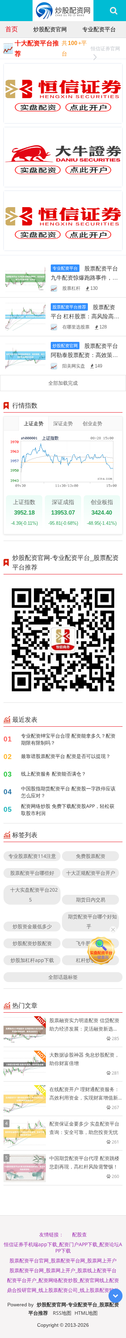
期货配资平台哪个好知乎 (92, 921)
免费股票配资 (90, 856)
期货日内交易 (90, 899)
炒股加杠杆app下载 (32, 960)
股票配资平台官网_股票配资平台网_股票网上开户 (63, 1260)
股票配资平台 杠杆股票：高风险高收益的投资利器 (85, 316)
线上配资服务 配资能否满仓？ (53, 773)
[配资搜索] (113, 10)
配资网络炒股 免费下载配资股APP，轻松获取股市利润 (67, 809)
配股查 (79, 1234)
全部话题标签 (63, 977)
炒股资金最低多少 (32, 926)
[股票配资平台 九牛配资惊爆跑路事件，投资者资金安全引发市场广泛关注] (25, 277)
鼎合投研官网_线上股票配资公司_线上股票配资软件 (63, 1290)
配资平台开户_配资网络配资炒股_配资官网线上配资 (63, 1280)
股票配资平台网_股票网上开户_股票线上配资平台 (63, 1270)
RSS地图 (62, 1313)
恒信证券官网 (105, 48)
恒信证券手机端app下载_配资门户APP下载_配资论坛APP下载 (63, 1247)
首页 (11, 29)
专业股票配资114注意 (32, 856)
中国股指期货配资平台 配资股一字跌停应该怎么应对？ (68, 792)
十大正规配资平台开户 (90, 872)
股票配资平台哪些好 (32, 872)
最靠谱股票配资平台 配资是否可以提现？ (66, 756)
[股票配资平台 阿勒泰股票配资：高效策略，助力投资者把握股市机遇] (25, 355)
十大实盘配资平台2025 (34, 894)
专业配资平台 (99, 29)
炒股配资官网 (50, 29)
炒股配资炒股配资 (32, 943)
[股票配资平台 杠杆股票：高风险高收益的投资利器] (25, 316)
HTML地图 (86, 1313)
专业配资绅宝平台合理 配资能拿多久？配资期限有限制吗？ (68, 739)
